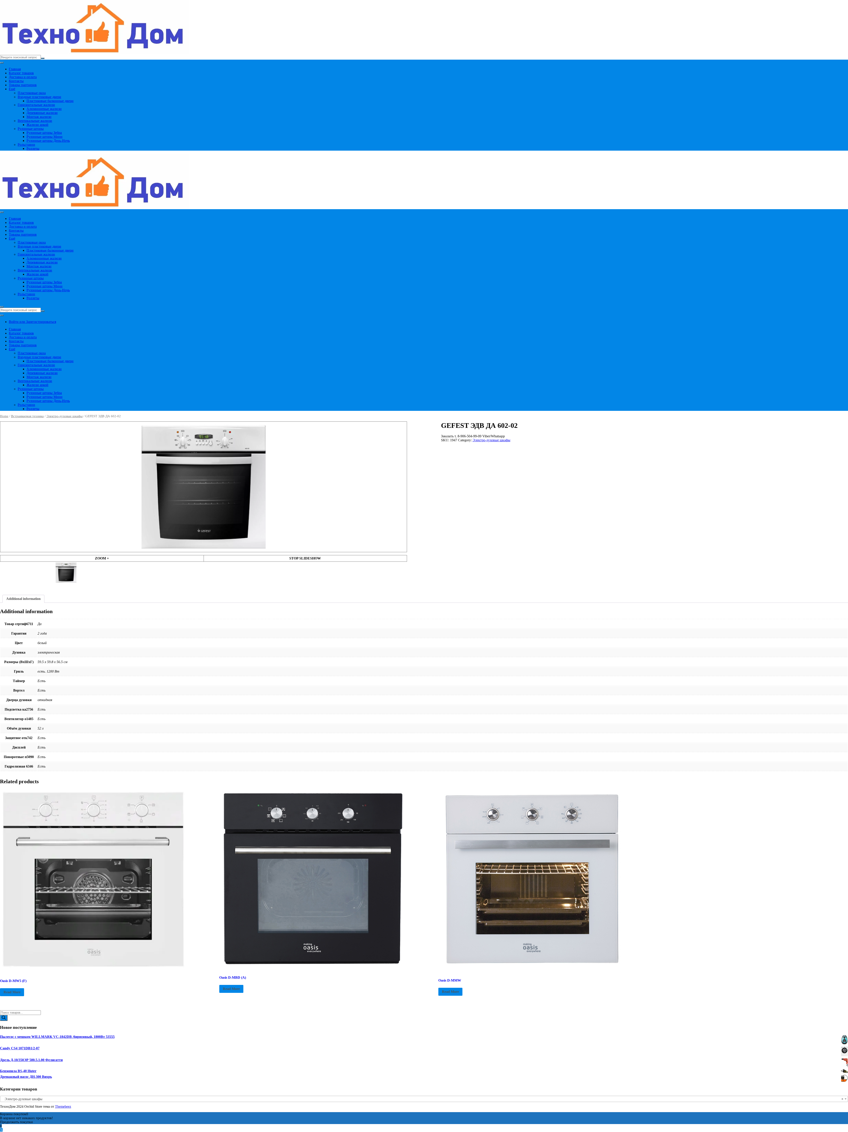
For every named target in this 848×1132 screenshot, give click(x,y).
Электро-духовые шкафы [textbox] (422, 1099)
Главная (15, 69)
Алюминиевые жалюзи (44, 109)
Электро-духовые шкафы (64, 416)
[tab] (23, 599)
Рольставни (26, 144)
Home (4, 416)
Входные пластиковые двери (39, 97)
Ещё (12, 89)
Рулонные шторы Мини (44, 136)
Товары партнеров (23, 85)
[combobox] (424, 1099)
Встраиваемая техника (27, 416)
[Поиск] (4, 1018)
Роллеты (32, 148)
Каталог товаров (21, 73)
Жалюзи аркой (37, 125)
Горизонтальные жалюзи (36, 105)
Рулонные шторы (31, 129)
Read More (12, 992)
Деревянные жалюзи (42, 113)
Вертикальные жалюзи (35, 121)
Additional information (23, 599)
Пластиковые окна (32, 93)
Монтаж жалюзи (38, 117)
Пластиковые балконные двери (50, 101)
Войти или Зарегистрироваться (32, 322)
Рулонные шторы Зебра (44, 133)
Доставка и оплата (23, 77)
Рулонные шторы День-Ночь (48, 140)
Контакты (16, 81)
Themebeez (63, 1106)
